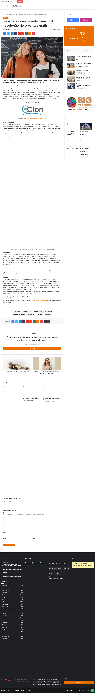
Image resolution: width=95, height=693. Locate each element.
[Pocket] (33, 33)
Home (31, 6)
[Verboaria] (12, 6)
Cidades (5, 601)
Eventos (55, 6)
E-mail (5, 538)
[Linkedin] (12, 33)
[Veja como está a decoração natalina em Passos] (86, 126)
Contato (68, 6)
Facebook (36, 300)
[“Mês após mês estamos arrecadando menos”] (71, 72)
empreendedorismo (60, 565)
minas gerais (38, 311)
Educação (5, 606)
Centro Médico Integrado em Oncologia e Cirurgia (35, 118)
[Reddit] (22, 33)
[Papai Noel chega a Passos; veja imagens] (72, 142)
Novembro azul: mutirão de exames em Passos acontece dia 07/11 (51, 398)
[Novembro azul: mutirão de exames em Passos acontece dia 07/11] (52, 391)
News (3, 634)
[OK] (29, 33)
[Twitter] (8, 33)
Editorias (10, 14)
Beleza (4, 597)
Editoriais (37, 6)
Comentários (88, 50)
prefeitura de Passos (53, 576)
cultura (63, 563)
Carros (4, 599)
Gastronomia (5, 627)
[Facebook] (4, 33)
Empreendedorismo (8, 608)
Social (4, 620)
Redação (7, 85)
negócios (51, 571)
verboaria (8, 29)
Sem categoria (5, 636)
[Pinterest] (19, 33)
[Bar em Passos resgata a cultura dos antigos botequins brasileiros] (28, 618)
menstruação (27, 311)
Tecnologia (4, 638)
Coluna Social (47, 6)
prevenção (31, 314)
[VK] (26, 33)
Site (34, 538)
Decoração (6, 604)
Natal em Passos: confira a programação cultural (72, 133)
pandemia (57, 571)
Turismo (5, 622)
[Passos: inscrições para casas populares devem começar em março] (71, 58)
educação (51, 565)
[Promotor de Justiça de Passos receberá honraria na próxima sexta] (71, 86)
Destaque (4, 592)
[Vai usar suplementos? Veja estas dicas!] (43, 564)
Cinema (62, 6)
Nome (5, 532)
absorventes (16, 311)
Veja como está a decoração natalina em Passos (85, 133)
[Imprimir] (48, 321)
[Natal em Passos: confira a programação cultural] (72, 126)
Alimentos (4, 585)
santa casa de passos (53, 578)
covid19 (58, 563)
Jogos (3, 629)
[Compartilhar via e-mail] (45, 321)
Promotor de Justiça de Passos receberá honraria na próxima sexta (83, 85)
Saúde (14, 14)
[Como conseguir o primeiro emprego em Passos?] (71, 79)
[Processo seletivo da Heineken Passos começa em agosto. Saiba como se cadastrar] (71, 65)
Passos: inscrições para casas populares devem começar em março (83, 58)
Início (5, 14)
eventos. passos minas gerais (55, 568)
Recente (78, 50)
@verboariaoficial (45, 300)
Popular (69, 50)
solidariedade (52, 581)
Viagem (4, 641)
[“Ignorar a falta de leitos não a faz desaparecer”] (12, 441)
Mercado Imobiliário (8, 611)
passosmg (49, 311)
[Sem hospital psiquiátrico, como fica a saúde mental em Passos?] (32, 391)
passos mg (51, 573)
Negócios (4, 631)
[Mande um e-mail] (10, 29)
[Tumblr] (15, 33)
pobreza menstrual (19, 314)
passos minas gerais (60, 573)
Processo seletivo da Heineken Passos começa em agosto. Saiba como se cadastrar (84, 65)
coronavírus (51, 563)
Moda (4, 613)
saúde (40, 314)
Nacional (5, 615)
